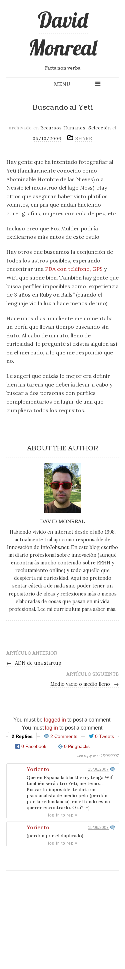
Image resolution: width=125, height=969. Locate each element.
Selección (99, 128)
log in (51, 728)
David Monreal (62, 33)
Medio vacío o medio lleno (84, 684)
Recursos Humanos (63, 128)
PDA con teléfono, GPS (74, 268)
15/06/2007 (98, 769)
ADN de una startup (34, 663)
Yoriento (38, 769)
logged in (55, 720)
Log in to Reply (62, 815)
